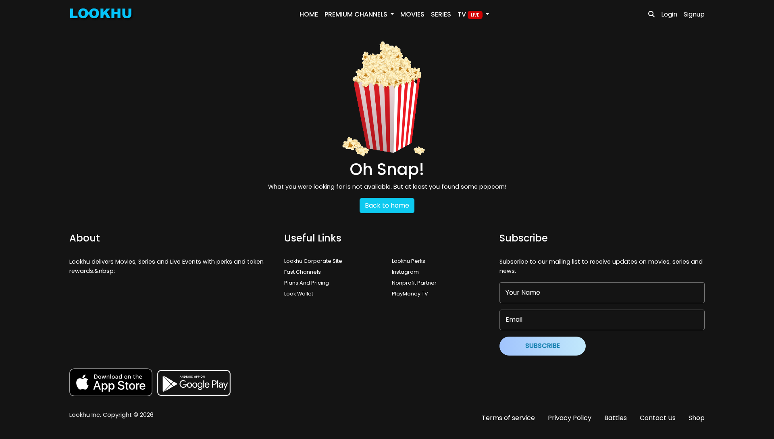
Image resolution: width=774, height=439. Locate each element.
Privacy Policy (569, 417)
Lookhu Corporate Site (314, 261)
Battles (615, 417)
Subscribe (542, 345)
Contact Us (658, 417)
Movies (412, 14)
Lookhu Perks (408, 261)
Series (441, 14)
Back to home (387, 205)
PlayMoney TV (410, 293)
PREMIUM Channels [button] (357, 14)
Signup (694, 14)
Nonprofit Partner (414, 282)
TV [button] (468, 14)
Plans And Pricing (306, 282)
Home (309, 14)
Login (669, 14)
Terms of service (508, 417)
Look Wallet (298, 293)
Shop (697, 417)
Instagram (405, 271)
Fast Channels (302, 271)
